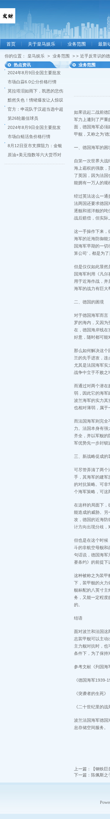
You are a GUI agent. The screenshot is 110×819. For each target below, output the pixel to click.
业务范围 (77, 44)
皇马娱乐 (36, 56)
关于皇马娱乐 (41, 44)
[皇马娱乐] (7, 21)
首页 (11, 44)
